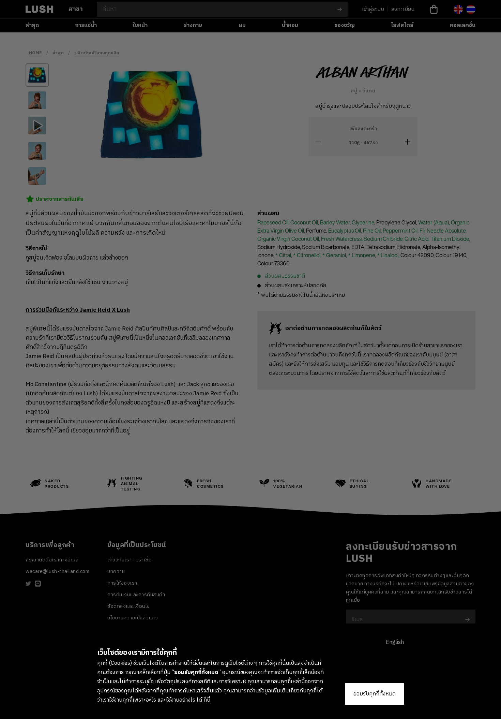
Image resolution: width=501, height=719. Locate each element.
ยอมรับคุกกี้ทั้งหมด (374, 694)
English (395, 642)
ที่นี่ (206, 700)
